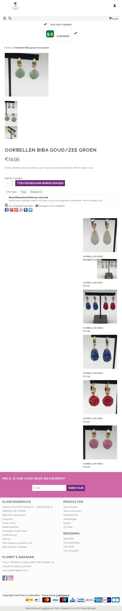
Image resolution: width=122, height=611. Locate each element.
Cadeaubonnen (70, 515)
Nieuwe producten (72, 511)
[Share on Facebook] (7, 210)
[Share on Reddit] (21, 210)
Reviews (36, 192)
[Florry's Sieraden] (32, 7)
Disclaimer (7, 519)
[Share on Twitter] (30, 210)
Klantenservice (9, 535)
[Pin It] (16, 210)
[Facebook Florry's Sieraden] (4, 578)
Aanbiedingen (70, 519)
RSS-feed (67, 527)
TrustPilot (45, 608)
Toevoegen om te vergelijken (51, 206)
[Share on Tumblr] (26, 210)
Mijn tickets (68, 546)
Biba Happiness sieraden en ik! (17, 543)
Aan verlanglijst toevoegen (20, 206)
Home (8, 47)
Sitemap (6, 539)
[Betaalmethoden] (29, 599)
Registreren (69, 538)
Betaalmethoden (10, 527)
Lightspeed (62, 595)
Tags (23, 192)
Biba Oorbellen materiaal (14, 547)
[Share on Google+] (11, 210)
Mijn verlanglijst (71, 550)
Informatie (12, 192)
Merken (67, 523)
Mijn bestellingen (71, 542)
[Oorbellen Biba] (100, 306)
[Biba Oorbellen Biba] (100, 235)
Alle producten (70, 507)
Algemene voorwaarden (14, 515)
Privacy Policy (9, 523)
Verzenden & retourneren (14, 531)
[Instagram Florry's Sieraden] (10, 578)
